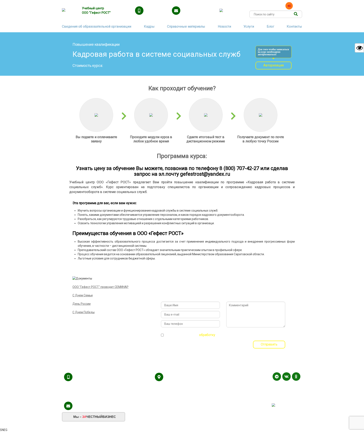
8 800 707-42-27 (157, 11)
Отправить (269, 344)
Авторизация (273, 65)
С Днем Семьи (82, 295)
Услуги (249, 26)
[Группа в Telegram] (277, 376)
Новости (224, 26)
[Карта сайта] (293, 393)
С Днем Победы (83, 312)
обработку (207, 335)
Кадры (149, 26)
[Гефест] (69, 10)
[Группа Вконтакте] (286, 376)
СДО (298, 6)
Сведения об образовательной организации (96, 26)
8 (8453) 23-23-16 (88, 387)
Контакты (294, 26)
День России (81, 303)
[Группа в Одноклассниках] (296, 376)
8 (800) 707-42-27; (88, 377)
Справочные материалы (186, 26)
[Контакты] (299, 393)
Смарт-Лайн (291, 399)
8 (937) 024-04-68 (116, 387)
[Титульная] (288, 393)
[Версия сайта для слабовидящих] (359, 48)
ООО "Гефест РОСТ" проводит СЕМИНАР (100, 287)
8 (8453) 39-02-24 (88, 397)
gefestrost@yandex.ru (198, 11)
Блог (270, 26)
